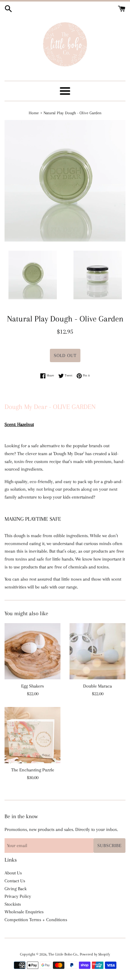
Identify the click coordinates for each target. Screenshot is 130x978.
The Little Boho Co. (63, 954)
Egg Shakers (32, 686)
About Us (13, 873)
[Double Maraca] (97, 651)
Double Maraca (97, 686)
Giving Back (16, 888)
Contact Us (15, 881)
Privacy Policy (18, 896)
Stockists (13, 904)
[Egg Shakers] (32, 651)
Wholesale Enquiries (24, 912)
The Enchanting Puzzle (32, 770)
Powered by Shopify (95, 954)
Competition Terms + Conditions (36, 919)
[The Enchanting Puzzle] (32, 735)
